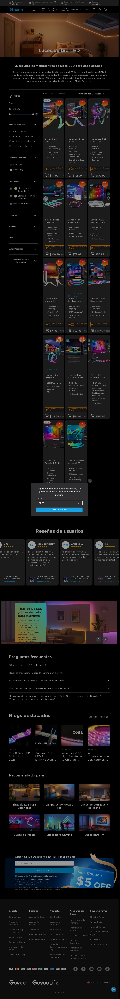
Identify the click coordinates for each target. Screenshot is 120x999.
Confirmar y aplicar (59, 509)
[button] (59, 503)
